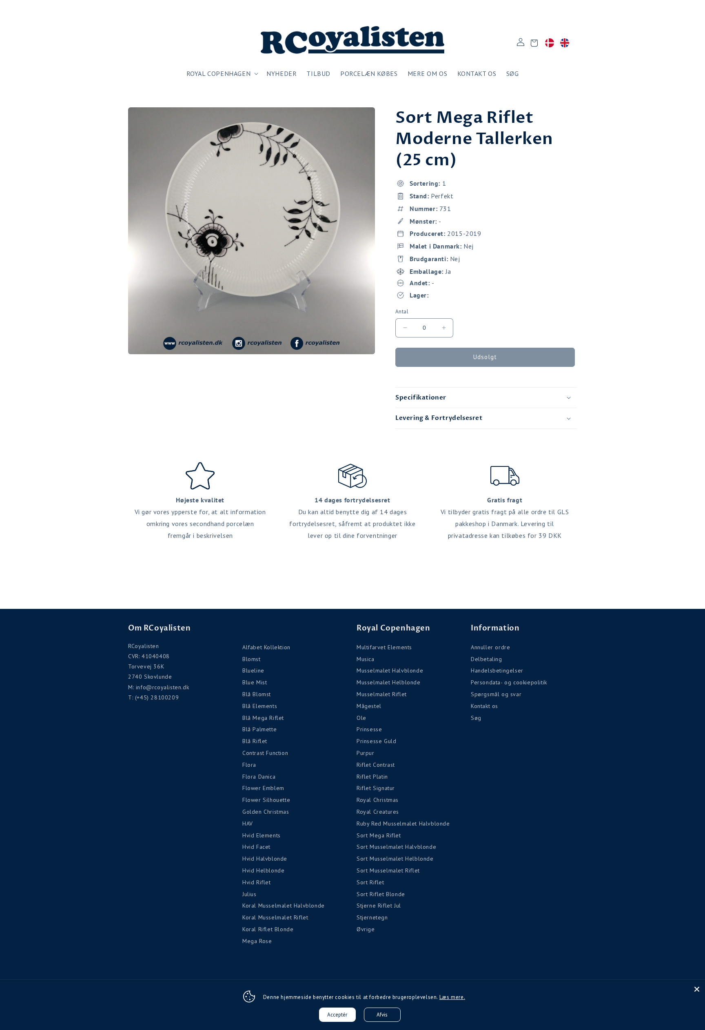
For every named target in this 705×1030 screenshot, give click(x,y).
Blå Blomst (256, 694)
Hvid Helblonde (263, 870)
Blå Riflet (254, 741)
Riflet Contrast (376, 764)
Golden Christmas (265, 811)
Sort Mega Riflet (379, 835)
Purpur (366, 753)
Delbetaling (486, 659)
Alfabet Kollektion (266, 647)
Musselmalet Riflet (382, 694)
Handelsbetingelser (497, 670)
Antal (401, 311)
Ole (361, 717)
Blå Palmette (259, 729)
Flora (249, 764)
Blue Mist (254, 682)
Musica (366, 659)
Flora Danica (258, 776)
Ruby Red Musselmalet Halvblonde (403, 823)
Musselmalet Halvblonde (390, 670)
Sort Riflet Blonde (381, 894)
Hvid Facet (256, 846)
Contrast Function (265, 753)
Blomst (251, 659)
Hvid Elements (261, 835)
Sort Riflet (370, 882)
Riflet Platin (372, 776)
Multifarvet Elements (384, 647)
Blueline (253, 670)
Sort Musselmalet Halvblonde (396, 846)
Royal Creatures (378, 811)
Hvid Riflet (256, 882)
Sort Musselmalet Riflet (388, 870)
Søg (476, 717)
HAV (247, 823)
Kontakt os (484, 706)
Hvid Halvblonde (264, 858)
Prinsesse (369, 729)
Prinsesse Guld (376, 741)
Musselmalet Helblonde (389, 682)
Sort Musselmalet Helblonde (395, 858)
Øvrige (366, 929)
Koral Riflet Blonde (267, 929)
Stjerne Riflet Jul (379, 905)
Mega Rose (257, 941)
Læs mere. (452, 997)
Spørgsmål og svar (496, 694)
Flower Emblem (263, 788)
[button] (222, 73)
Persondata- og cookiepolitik (509, 682)
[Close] (697, 989)
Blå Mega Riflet (263, 717)
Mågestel (369, 706)
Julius (249, 894)
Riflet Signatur (376, 788)
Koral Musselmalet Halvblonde (283, 905)
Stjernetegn (372, 917)
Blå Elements (259, 706)
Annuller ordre (490, 647)
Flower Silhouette (266, 800)
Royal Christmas (378, 800)
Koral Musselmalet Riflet (275, 917)
